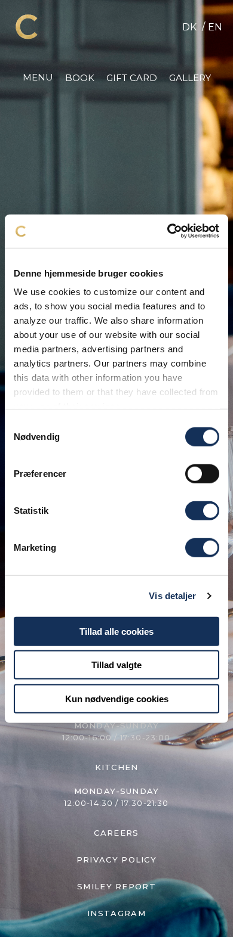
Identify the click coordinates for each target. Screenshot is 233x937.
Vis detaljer (172, 596)
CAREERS (116, 832)
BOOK (79, 77)
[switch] (202, 473)
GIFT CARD (131, 77)
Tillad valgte (116, 665)
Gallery (190, 77)
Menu (38, 77)
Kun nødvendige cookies (116, 698)
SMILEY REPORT (116, 886)
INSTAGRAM (116, 913)
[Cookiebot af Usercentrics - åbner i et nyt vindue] (167, 231)
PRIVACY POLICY (116, 859)
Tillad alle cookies (116, 631)
